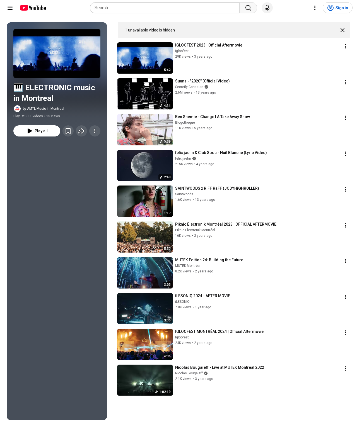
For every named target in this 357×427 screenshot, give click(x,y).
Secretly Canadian (189, 87)
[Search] (248, 7)
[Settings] (315, 7)
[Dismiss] (342, 30)
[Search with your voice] (267, 7)
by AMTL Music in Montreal (43, 109)
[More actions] (94, 130)
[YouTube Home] (33, 8)
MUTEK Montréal (188, 266)
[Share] (81, 130)
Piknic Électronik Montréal (195, 230)
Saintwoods (184, 194)
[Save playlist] (68, 130)
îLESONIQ (182, 302)
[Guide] (10, 7)
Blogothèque (185, 123)
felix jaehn (183, 158)
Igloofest (182, 51)
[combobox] (166, 7)
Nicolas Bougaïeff (189, 373)
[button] (56, 53)
